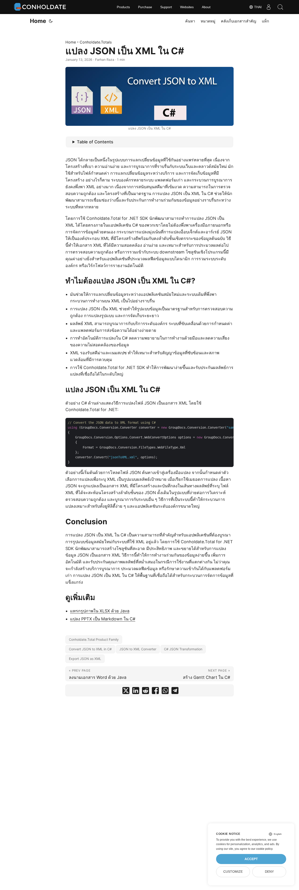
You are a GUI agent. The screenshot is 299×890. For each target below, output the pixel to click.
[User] (268, 7)
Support (166, 7)
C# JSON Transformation (183, 649)
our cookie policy (261, 848)
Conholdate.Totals (96, 42)
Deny (269, 871)
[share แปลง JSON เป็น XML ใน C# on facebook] (155, 691)
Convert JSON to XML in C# (90, 649)
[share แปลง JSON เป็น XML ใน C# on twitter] (125, 691)
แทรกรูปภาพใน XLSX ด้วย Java (99, 610)
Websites (187, 7)
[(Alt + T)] (50, 21)
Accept (251, 859)
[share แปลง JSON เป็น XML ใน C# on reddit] (145, 691)
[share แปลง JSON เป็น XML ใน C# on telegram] (174, 691)
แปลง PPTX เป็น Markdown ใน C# (102, 618)
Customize (233, 871)
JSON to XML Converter (137, 649)
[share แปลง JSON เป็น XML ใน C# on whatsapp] (165, 691)
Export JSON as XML (85, 659)
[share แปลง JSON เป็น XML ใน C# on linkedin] (135, 691)
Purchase (145, 7)
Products (123, 7)
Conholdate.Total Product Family (94, 639)
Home (38, 21)
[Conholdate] (41, 7)
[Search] (280, 7)
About (206, 7)
